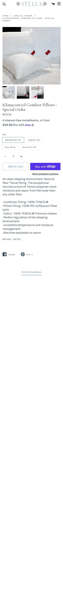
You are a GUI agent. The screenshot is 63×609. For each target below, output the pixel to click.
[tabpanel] (31, 55)
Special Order (23, 16)
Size (4, 134)
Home (6, 16)
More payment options (45, 173)
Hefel (17, 239)
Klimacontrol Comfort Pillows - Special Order (29, 19)
